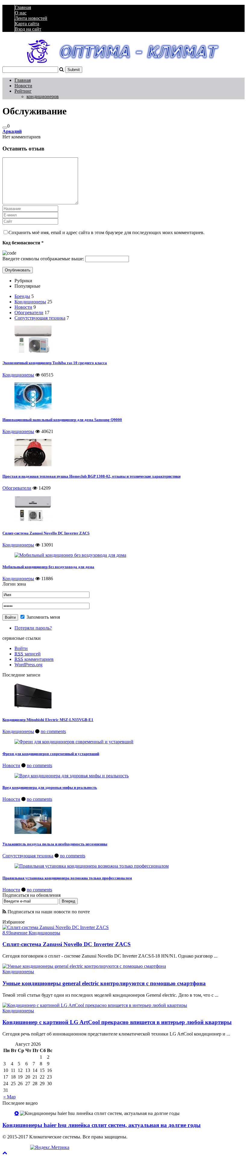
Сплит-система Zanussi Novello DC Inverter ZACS (45, 533)
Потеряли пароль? (33, 627)
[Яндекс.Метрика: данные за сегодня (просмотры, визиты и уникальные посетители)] (49, 1147)
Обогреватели (28, 312)
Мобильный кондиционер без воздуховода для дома (48, 567)
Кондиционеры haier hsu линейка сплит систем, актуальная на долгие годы (101, 1125)
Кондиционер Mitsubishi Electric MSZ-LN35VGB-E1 (47, 719)
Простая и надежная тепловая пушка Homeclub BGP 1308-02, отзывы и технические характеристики (91, 476)
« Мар (9, 1096)
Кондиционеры (30, 301)
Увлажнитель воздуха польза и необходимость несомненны (54, 844)
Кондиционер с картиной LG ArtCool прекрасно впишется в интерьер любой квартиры (117, 1022)
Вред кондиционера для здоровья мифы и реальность (49, 787)
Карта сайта (27, 23)
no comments (53, 731)
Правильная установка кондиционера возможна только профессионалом (67, 878)
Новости (23, 85)
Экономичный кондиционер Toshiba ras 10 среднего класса (54, 363)
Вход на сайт (28, 29)
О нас (21, 12)
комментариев (34, 659)
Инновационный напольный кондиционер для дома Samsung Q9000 (62, 419)
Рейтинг (23, 91)
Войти (21, 648)
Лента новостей (31, 18)
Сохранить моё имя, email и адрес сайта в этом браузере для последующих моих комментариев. (106, 232)
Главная (23, 7)
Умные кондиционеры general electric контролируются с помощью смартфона (104, 983)
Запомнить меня (42, 617)
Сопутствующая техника (39, 317)
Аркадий (12, 131)
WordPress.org (28, 664)
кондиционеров (43, 96)
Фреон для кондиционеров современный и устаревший (50, 753)
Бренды (22, 296)
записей (27, 653)
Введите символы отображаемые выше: (43, 258)
